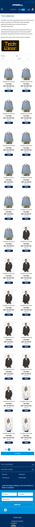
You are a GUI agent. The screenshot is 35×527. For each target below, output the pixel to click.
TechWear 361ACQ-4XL (26, 433)
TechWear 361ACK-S (8, 369)
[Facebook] (5, 510)
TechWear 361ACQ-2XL (26, 401)
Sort (17, 56)
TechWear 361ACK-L (8, 337)
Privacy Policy (22, 478)
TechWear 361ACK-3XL (9, 274)
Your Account (5, 478)
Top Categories (7, 464)
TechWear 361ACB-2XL (9, 82)
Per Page (3, 56)
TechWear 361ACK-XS (9, 401)
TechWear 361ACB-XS (9, 242)
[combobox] (7, 58)
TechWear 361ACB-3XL (9, 114)
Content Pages (7, 470)
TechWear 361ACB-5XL (9, 146)
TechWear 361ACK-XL (26, 369)
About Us (4, 474)
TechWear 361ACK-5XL (9, 306)
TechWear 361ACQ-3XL (9, 433)
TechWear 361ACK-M (26, 337)
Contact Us (22, 474)
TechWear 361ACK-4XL (26, 274)
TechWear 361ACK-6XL (26, 306)
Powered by (14, 524)
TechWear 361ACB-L (8, 178)
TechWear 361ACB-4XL (26, 114)
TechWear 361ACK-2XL (26, 242)
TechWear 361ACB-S (8, 210)
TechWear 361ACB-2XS (26, 82)
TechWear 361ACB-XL (26, 210)
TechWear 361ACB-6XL (26, 146)
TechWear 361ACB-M (26, 178)
